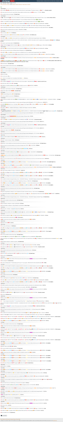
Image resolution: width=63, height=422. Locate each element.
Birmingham (5, 4)
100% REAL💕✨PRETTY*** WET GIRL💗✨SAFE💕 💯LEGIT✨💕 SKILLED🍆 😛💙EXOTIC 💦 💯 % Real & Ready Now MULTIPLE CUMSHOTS (30, 316)
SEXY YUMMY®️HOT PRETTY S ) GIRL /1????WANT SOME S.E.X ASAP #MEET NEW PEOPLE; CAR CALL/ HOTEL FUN (25, 314)
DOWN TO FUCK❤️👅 (7, 222)
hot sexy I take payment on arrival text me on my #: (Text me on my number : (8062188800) (19, 287)
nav (1, 1)
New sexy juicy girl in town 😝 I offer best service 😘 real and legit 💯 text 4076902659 (18, 34)
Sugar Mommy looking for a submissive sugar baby (12, 241)
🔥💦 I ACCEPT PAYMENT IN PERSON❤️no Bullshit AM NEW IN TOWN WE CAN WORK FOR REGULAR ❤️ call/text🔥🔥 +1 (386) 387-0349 (28, 54)
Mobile (17, 4)
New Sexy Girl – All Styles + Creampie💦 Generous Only (12, 208)
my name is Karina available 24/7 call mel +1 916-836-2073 (13, 170)
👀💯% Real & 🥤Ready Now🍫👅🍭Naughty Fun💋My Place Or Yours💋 (17, 362)
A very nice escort (5, 76)
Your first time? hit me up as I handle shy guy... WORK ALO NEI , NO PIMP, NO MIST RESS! (18, 337)
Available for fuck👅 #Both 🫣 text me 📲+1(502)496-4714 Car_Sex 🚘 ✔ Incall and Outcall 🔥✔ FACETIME (23, 292)
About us (4, 419)
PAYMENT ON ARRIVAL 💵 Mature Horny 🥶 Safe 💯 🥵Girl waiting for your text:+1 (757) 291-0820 (20, 384)
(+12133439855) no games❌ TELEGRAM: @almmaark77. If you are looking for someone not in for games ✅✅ (21, 19)
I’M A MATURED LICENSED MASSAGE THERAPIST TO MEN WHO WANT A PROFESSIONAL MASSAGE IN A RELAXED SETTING (27, 27)
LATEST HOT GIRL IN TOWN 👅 (9, 83)
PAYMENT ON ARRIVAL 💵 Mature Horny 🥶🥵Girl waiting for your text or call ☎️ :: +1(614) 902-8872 (22, 151)
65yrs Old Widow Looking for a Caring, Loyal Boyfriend (12, 203)
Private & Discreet (7, 63)
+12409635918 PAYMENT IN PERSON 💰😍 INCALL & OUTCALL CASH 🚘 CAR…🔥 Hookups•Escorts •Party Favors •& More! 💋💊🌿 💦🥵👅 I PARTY (30, 193)
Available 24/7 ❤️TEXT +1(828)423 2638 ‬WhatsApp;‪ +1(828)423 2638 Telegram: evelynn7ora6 (18, 107)
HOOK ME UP (5, 366)
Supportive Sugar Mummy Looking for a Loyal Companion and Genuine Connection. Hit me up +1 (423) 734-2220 (22, 191)
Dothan (8, 4)
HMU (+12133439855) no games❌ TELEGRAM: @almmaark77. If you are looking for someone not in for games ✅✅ (22, 21)
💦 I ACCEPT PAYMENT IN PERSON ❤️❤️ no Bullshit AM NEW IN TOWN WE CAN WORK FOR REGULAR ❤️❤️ (23, 136)
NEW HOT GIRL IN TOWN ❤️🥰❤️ (11, 90)
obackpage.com (55, 420)
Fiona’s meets (7, 255)
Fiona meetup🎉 (7, 260)
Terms (17, 419)
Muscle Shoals (25, 4)
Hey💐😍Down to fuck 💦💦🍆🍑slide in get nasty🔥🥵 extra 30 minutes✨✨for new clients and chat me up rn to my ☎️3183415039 (25, 320)
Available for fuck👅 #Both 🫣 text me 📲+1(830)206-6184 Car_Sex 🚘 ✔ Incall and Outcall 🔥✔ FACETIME (22, 246)
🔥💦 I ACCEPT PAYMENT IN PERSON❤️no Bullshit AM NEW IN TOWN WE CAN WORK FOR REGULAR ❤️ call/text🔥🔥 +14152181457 (27, 70)
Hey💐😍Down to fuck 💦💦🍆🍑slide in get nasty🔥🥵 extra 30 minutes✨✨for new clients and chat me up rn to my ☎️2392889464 (26, 350)
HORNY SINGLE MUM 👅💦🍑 (9, 346)
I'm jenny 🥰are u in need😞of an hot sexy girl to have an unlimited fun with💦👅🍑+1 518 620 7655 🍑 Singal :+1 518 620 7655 (23, 408)
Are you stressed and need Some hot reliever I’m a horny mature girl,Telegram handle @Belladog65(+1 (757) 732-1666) (22, 112)
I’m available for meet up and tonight (10, 14)
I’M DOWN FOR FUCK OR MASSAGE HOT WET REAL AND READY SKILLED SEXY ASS (20, 188)
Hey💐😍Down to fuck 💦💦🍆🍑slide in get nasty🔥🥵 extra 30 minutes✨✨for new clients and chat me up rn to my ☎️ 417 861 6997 (26, 360)
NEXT (6, 415)
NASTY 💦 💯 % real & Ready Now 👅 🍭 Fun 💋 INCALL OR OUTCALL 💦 (18, 253)
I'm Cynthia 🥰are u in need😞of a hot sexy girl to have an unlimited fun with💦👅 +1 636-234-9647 (21, 119)
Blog (19, 419)
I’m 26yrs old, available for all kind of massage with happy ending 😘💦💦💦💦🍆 (16, 148)
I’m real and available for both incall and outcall (12, 65)
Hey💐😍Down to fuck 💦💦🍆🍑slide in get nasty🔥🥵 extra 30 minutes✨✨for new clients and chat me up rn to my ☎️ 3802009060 (26, 271)
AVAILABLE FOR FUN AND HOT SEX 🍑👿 (12, 217)
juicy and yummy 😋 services (8, 32)
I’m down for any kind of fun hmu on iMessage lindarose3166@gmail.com (16, 50)
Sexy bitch (6, 294)
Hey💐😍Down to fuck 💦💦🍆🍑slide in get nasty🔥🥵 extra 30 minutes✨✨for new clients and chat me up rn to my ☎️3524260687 (26, 231)
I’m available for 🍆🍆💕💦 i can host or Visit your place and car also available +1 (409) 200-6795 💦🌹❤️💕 (23, 81)
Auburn (1, 4)
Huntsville (14, 4)
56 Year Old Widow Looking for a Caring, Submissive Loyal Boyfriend (15, 205)
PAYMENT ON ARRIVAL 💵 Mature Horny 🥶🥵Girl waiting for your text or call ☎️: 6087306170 (19, 85)
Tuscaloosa (28, 4)
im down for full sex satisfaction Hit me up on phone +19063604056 (13, 29)
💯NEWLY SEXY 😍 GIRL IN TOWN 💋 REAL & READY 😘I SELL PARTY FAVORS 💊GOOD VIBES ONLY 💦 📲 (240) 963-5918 (26, 318)
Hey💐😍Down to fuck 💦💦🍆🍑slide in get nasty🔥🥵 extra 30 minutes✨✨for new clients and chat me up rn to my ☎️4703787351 (26, 355)
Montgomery (20, 4)
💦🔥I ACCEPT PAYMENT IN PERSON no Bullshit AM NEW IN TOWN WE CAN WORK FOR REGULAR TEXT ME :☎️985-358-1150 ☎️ (26, 379)
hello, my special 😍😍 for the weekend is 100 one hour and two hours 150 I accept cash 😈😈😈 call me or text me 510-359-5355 (24, 258)
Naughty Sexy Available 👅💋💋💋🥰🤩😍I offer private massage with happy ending (17, 116)
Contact (11, 419)
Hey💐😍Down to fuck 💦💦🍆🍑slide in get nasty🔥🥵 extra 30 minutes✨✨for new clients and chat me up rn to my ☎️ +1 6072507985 (28, 161)
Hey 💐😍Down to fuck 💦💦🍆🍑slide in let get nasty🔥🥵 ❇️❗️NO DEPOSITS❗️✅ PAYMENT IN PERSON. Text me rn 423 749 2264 (26, 165)
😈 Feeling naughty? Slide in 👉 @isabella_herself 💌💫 (12, 394)
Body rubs (4, 74)
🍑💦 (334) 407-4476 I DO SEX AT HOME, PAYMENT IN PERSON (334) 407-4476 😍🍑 (18, 219)
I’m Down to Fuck (6, 405)
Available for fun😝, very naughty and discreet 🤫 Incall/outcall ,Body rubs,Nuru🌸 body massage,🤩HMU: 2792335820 (22, 410)
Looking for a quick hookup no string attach (11, 88)
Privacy (14, 419)
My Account (8, 419)
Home (1, 419)
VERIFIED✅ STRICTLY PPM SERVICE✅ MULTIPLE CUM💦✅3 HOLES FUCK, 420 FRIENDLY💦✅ (21, 236)
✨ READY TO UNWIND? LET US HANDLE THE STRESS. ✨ (14, 78)
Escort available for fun (8, 412)
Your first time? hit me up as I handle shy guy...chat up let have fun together (15, 382)
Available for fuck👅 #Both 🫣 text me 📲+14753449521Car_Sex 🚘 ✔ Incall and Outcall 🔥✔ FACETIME (20, 244)
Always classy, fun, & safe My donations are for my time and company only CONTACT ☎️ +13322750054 (20, 145)
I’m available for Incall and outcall (9, 274)
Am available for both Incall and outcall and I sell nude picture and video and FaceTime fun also (18, 250)
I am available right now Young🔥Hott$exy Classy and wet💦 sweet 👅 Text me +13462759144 (19, 277)
